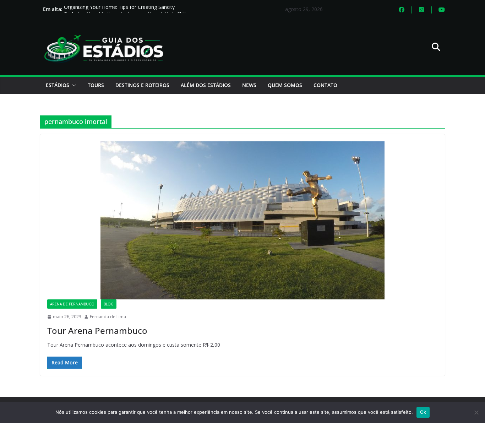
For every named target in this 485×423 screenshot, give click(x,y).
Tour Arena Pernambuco (97, 330)
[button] (72, 85)
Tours (96, 85)
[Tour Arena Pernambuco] (242, 220)
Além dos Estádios (206, 85)
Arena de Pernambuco (72, 304)
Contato (325, 85)
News (249, 85)
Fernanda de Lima (108, 317)
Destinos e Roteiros (142, 85)
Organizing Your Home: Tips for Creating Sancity (119, 9)
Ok (423, 412)
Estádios (57, 85)
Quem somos (285, 85)
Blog (109, 304)
